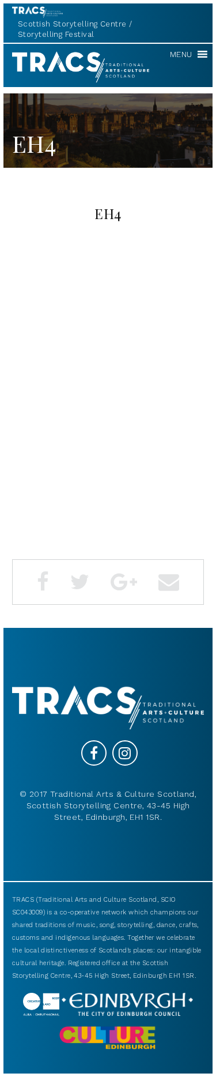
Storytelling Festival (56, 34)
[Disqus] (108, 394)
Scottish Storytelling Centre (72, 24)
